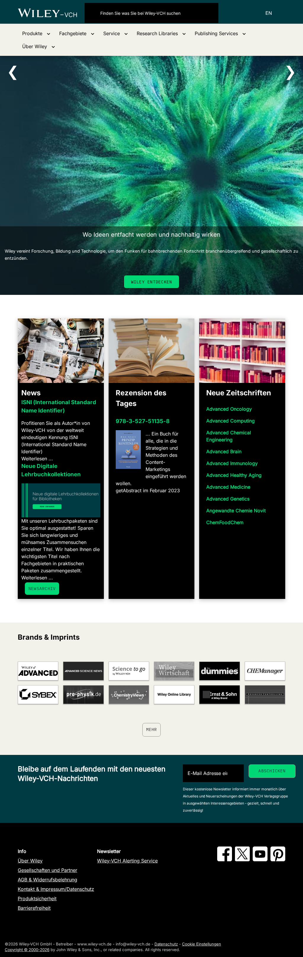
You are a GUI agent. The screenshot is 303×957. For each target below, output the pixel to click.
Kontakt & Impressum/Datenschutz (56, 889)
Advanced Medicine (228, 487)
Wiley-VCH (51, 13)
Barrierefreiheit (34, 908)
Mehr (151, 729)
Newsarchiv (42, 588)
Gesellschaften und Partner (47, 870)
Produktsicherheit (37, 898)
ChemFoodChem (225, 522)
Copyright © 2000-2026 (27, 949)
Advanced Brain (223, 451)
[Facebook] (224, 859)
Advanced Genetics (227, 499)
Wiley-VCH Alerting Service (127, 861)
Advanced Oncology (229, 409)
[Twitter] (242, 859)
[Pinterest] (277, 859)
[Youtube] (260, 859)
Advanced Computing (230, 421)
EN (268, 13)
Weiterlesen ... (37, 459)
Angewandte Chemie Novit (236, 511)
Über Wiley (30, 861)
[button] (36, 33)
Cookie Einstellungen (201, 944)
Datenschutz (166, 944)
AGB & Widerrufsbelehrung (47, 880)
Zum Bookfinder (151, 282)
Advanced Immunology (232, 463)
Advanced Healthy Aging (234, 475)
